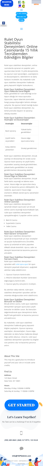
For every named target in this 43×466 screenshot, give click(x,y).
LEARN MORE (21, 13)
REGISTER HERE (6, 3)
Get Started (21, 405)
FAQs (21, 20)
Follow (3, 26)
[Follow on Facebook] (3, 23)
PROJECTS (21, 17)
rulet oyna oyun (22, 264)
